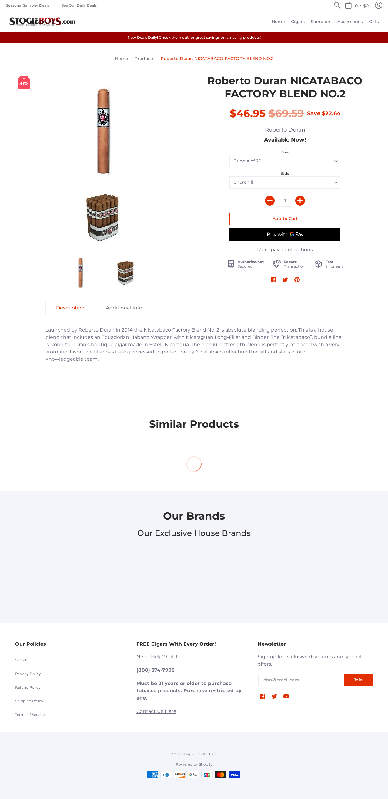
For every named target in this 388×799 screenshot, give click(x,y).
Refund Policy (28, 687)
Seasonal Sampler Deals (27, 5)
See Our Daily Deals (79, 5)
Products (144, 58)
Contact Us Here (156, 711)
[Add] (300, 201)
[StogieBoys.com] (42, 21)
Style (285, 173)
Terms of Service (30, 714)
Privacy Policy (28, 673)
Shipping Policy (29, 701)
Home (121, 58)
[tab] (70, 308)
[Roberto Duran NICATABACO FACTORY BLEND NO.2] (103, 131)
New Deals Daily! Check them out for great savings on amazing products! (194, 37)
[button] (356, 5)
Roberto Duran (285, 129)
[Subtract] (270, 201)
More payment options (285, 249)
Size (285, 152)
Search (21, 660)
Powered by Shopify (194, 764)
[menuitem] (337, 5)
